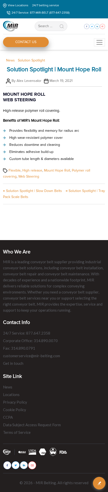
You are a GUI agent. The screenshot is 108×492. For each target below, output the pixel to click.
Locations (11, 394)
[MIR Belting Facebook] (7, 465)
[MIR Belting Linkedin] (24, 465)
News (10, 60)
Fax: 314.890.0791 (19, 348)
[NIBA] (22, 452)
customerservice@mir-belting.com (31, 355)
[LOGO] (53, 451)
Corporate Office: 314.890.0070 (30, 340)
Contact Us (25, 42)
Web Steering (28, 176)
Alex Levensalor (29, 81)
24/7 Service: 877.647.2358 (26, 333)
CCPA (8, 417)
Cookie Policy (14, 409)
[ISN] (42, 451)
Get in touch (13, 363)
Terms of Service (17, 432)
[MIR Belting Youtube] (32, 465)
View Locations (18, 5)
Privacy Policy (15, 402)
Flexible (15, 170)
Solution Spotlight (31, 60)
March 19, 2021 (61, 81)
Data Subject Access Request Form (32, 424)
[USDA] (32, 452)
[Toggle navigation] (99, 42)
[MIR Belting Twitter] (16, 465)
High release (32, 170)
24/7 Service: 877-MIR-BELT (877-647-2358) (41, 13)
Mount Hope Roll (57, 170)
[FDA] (63, 452)
